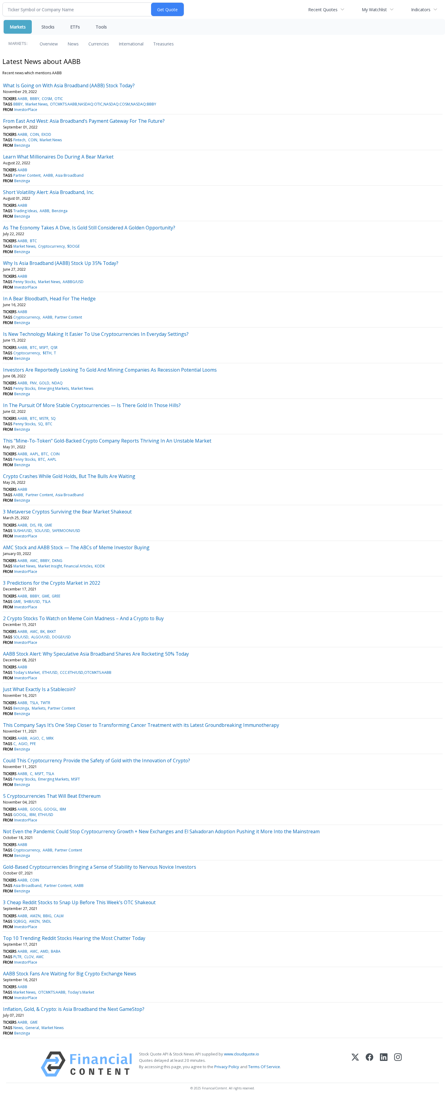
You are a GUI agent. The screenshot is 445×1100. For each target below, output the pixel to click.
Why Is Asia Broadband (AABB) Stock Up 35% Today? (60, 263)
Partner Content (27, 175)
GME (48, 525)
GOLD (44, 383)
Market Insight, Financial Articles (65, 566)
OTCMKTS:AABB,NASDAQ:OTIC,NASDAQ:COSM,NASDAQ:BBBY (103, 104)
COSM (47, 98)
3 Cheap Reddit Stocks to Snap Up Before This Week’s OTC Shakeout (79, 902)
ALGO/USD (40, 637)
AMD (44, 951)
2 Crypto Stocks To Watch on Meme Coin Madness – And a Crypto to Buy (83, 618)
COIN (34, 134)
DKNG (57, 560)
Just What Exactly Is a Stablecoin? (39, 689)
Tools (101, 27)
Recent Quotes (323, 9)
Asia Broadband (69, 175)
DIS (32, 525)
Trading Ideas (25, 210)
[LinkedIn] (383, 1064)
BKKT (51, 631)
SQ (53, 418)
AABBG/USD (73, 281)
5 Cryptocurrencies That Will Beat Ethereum (52, 796)
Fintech (19, 139)
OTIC (58, 98)
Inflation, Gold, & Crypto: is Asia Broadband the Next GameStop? (73, 1009)
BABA (56, 951)
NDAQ (57, 383)
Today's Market (26, 672)
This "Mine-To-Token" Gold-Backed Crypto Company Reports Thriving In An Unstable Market (107, 440)
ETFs (75, 27)
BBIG (47, 915)
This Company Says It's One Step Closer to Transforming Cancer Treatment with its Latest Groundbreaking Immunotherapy (141, 725)
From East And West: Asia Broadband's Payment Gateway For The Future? (84, 121)
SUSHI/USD (22, 530)
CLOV (29, 956)
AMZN (35, 915)
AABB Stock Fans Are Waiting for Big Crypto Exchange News (69, 973)
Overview (49, 44)
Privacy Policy (226, 1066)
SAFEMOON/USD (66, 530)
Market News (36, 104)
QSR (54, 347)
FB (40, 525)
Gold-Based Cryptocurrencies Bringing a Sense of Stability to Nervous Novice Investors (99, 867)
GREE (56, 596)
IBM (63, 809)
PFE (33, 743)
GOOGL (50, 809)
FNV (33, 383)
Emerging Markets (53, 388)
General (32, 1027)
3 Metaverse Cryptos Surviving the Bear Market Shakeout (67, 511)
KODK (100, 566)
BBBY (34, 98)
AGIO (34, 738)
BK (42, 631)
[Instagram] (398, 1064)
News (73, 44)
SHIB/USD (32, 601)
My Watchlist (374, 9)
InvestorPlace (25, 109)
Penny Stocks (24, 281)
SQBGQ (19, 921)
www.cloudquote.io (241, 1054)
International (131, 44)
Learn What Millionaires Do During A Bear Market (58, 156)
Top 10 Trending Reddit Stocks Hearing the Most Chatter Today (74, 938)
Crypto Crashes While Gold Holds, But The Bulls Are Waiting (69, 476)
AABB (22, 98)
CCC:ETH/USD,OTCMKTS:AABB (85, 672)
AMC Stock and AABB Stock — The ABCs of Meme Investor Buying (76, 547)
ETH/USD (50, 672)
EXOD (46, 134)
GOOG (35, 809)
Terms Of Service (264, 1066)
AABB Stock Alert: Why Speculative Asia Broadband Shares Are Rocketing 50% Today (96, 653)
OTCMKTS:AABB (51, 992)
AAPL (34, 453)
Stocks (47, 27)
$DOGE (73, 246)
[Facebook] (369, 1064)
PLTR (17, 956)
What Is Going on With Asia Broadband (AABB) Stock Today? (69, 85)
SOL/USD (42, 530)
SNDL (46, 921)
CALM (59, 915)
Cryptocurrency (51, 246)
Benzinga (22, 145)
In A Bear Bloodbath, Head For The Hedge (49, 298)
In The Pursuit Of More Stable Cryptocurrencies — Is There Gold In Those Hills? (92, 405)
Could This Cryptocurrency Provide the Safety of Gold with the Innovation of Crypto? (96, 760)
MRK (50, 738)
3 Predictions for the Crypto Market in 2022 (51, 583)
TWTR (45, 702)
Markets (18, 27)
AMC (34, 560)
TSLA (46, 601)
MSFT (43, 347)
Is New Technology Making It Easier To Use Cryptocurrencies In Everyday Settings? (96, 334)
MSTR (43, 418)
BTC (33, 240)
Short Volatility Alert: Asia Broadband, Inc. (48, 192)
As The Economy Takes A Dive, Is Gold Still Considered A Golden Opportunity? (89, 227)
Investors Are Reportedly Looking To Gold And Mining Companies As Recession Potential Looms (110, 369)
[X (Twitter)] (355, 1064)
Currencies (98, 44)
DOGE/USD (61, 637)
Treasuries (163, 44)
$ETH (47, 353)
